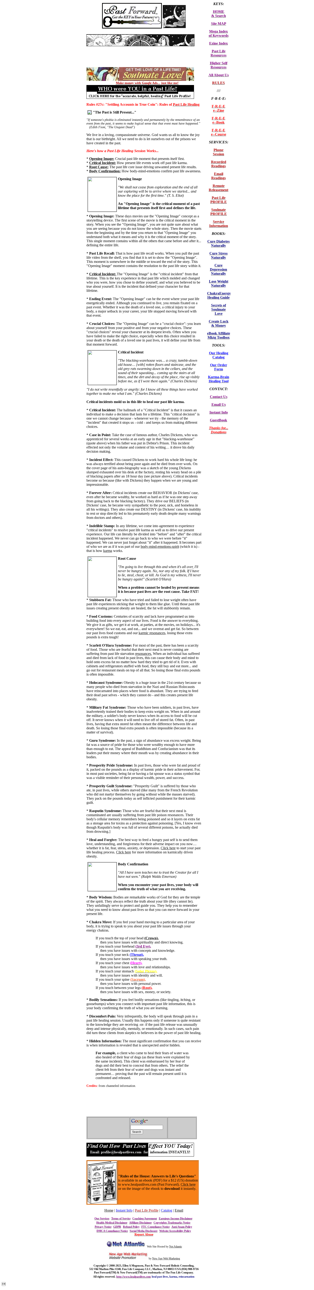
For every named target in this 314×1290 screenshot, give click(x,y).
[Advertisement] (140, 48)
